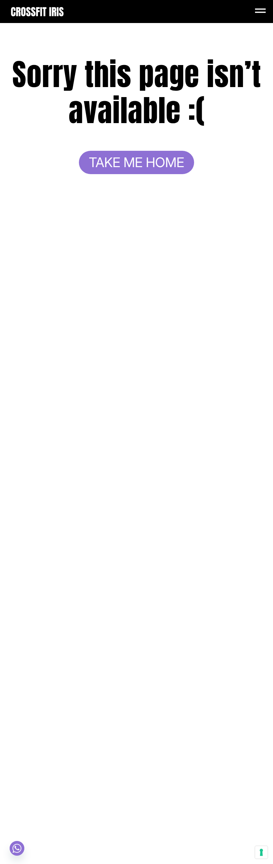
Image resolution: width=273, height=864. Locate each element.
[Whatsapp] (17, 848)
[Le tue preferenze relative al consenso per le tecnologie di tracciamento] (261, 852)
